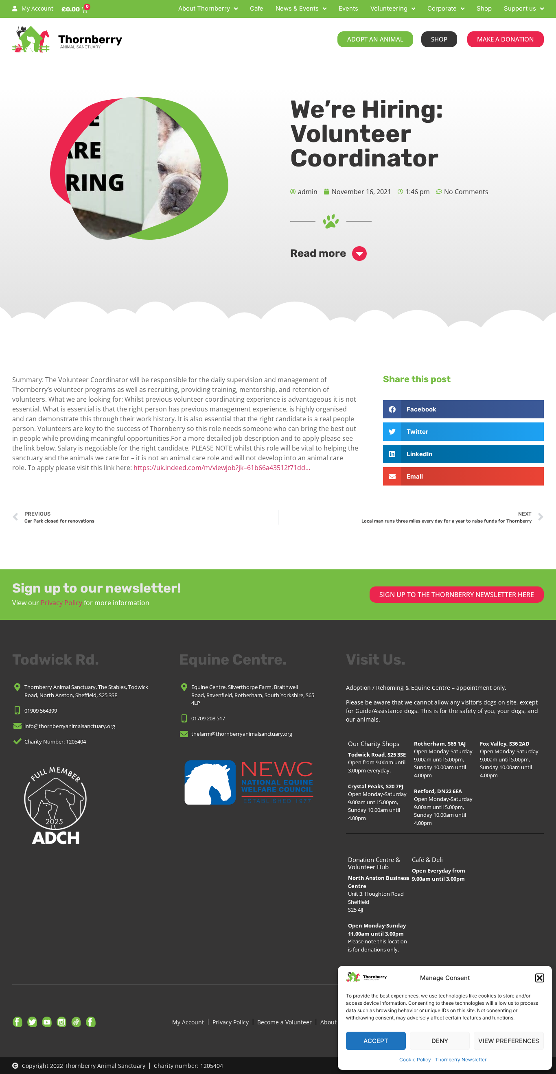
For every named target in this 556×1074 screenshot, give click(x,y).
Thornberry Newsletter (460, 1060)
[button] (540, 978)
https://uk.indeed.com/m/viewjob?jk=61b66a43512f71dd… (222, 467)
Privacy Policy (61, 602)
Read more (318, 253)
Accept (375, 1041)
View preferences (508, 1041)
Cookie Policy (415, 1060)
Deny (439, 1041)
